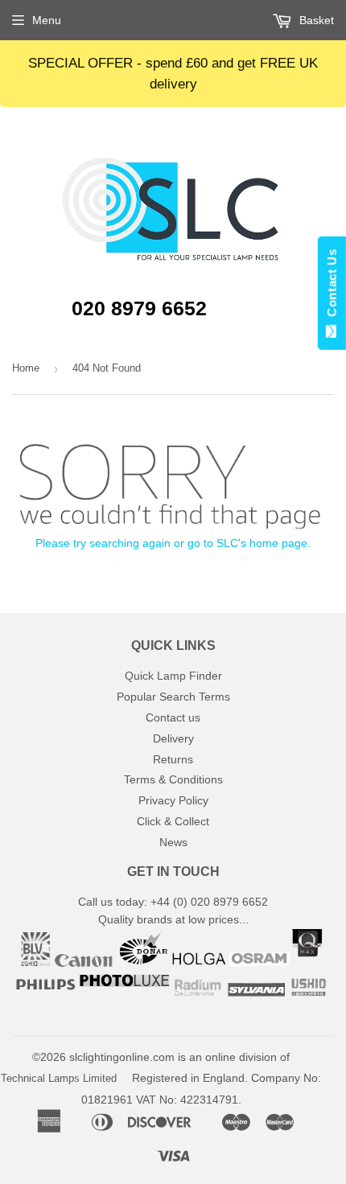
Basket (315, 20)
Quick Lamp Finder (173, 675)
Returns (173, 759)
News (173, 842)
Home (25, 368)
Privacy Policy (173, 800)
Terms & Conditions (173, 779)
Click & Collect (173, 821)
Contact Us (332, 286)
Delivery (173, 738)
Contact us (173, 717)
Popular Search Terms (173, 696)
